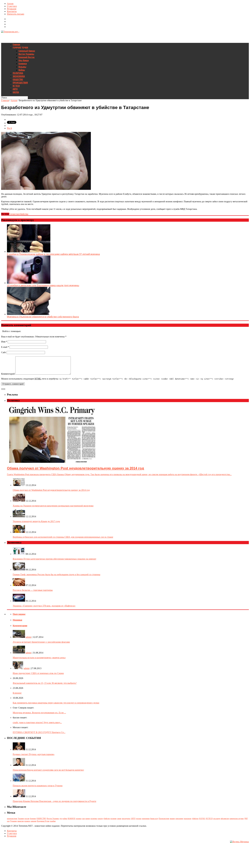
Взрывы (22, 66)
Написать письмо (15, 14)
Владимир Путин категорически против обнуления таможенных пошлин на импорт (54, 559)
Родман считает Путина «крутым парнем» (34, 754)
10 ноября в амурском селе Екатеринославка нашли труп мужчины (43, 285)
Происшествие (164, 819)
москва (138, 819)
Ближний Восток (27, 57)
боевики (33, 819)
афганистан (225, 819)
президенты (126, 819)
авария (172, 819)
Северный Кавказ (27, 50)
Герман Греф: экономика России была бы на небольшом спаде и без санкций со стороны (56, 574)
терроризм (187, 819)
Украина (21, 819)
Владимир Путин (43, 821)
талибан (53, 821)
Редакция (11, 9)
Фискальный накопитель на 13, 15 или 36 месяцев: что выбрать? (45, 683)
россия (26, 819)
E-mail (5, 347)
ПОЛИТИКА (18, 73)
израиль (27, 821)
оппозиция (179, 819)
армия (87, 819)
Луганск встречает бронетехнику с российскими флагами (41, 642)
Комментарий (8, 374)
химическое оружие (236, 819)
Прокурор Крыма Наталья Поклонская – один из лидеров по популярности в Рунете (54, 801)
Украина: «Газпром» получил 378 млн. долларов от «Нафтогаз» (44, 606)
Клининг (17, 693)
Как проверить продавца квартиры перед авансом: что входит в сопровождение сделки (56, 703)
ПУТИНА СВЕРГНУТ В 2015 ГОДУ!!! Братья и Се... (39, 732)
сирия (119, 819)
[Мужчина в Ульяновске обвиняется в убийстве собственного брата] (28, 314)
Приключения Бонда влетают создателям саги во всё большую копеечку (48, 770)
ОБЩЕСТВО (18, 79)
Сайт (3, 352)
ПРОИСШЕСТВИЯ (20, 82)
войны (64, 819)
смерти (100, 819)
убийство (195, 819)
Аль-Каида (24, 60)
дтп (60, 819)
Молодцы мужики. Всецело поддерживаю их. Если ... (39, 712)
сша (83, 819)
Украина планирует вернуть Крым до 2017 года (36, 521)
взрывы (78, 819)
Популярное (19, 614)
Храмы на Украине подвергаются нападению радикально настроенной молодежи (53, 505)
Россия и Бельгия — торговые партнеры (33, 590)
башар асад (154, 819)
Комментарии (20, 625)
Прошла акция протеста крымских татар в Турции (37, 785)
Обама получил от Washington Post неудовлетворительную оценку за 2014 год (51, 490)
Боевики (23, 63)
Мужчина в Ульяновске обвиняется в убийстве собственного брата (43, 317)
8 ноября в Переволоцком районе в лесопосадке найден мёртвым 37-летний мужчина (53, 254)
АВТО (15, 89)
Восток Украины (26, 54)
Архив (10, 3)
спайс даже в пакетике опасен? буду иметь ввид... (37, 722)
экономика (146, 819)
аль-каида (216, 819)
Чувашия (13, 821)
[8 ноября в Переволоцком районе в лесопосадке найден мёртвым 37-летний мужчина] (28, 251)
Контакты (12, 11)
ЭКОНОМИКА (19, 76)
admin (28, 637)
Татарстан (14, 214)
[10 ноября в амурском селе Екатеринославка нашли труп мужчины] (28, 283)
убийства (23, 214)
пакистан (20, 821)
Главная (16, 44)
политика (93, 819)
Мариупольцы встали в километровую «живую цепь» (39, 657)
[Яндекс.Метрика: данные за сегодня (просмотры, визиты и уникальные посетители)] (239, 841)
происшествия (12, 819)
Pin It (9, 128)
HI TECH (16, 85)
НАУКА (16, 92)
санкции (33, 821)
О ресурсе (12, 6)
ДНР (246, 819)
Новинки (17, 620)
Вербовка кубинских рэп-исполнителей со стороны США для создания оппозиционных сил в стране (63, 537)
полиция (113, 819)
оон (8, 821)
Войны (22, 70)
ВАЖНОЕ (71, 819)
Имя (4, 341)
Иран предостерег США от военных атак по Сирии (38, 673)
